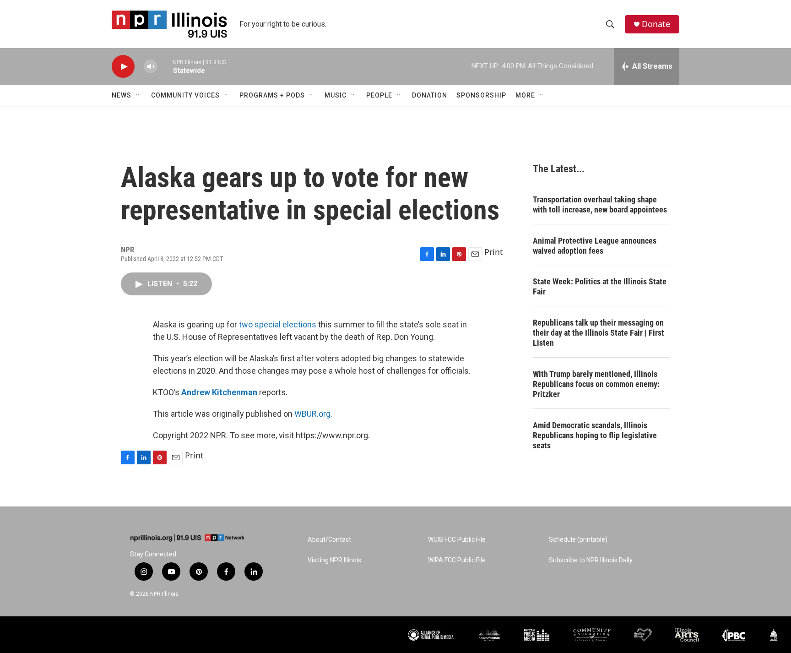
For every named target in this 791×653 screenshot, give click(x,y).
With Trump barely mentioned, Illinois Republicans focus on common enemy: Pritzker (596, 384)
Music (336, 95)
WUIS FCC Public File (457, 539)
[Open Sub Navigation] (138, 95)
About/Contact (329, 539)
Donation (429, 95)
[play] (123, 66)
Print (493, 251)
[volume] (150, 66)
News (121, 95)
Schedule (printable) (578, 539)
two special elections (277, 324)
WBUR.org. (313, 414)
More (525, 95)
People (379, 95)
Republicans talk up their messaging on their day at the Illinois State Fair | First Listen (598, 333)
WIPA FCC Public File (457, 560)
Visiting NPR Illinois (334, 560)
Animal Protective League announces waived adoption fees (594, 246)
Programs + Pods (272, 95)
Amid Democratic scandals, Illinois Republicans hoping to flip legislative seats (595, 435)
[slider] (165, 66)
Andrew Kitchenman (219, 392)
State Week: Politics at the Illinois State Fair (599, 286)
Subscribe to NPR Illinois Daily (591, 560)
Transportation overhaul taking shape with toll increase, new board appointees (600, 204)
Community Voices (185, 95)
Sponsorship (481, 95)
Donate (656, 24)
